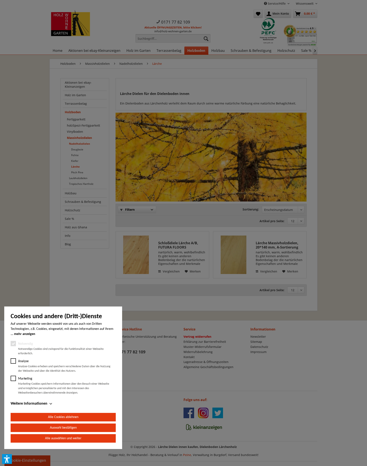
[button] (7, 459)
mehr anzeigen (24, 334)
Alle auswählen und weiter (63, 438)
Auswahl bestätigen (63, 427)
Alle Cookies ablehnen (63, 417)
